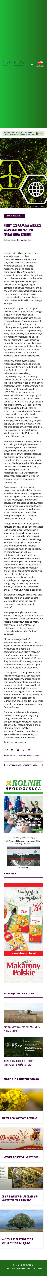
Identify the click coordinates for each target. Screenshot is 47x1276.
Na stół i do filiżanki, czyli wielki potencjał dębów (17, 1241)
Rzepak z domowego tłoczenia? (19, 1118)
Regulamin (27, 1265)
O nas (16, 1265)
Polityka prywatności (18, 1269)
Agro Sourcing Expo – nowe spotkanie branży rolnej (19, 1062)
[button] (32, 64)
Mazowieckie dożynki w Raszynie (20, 1157)
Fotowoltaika (21, 755)
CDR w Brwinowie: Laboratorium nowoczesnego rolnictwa (20, 1198)
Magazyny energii (33, 755)
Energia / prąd (11, 755)
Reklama (37, 1269)
